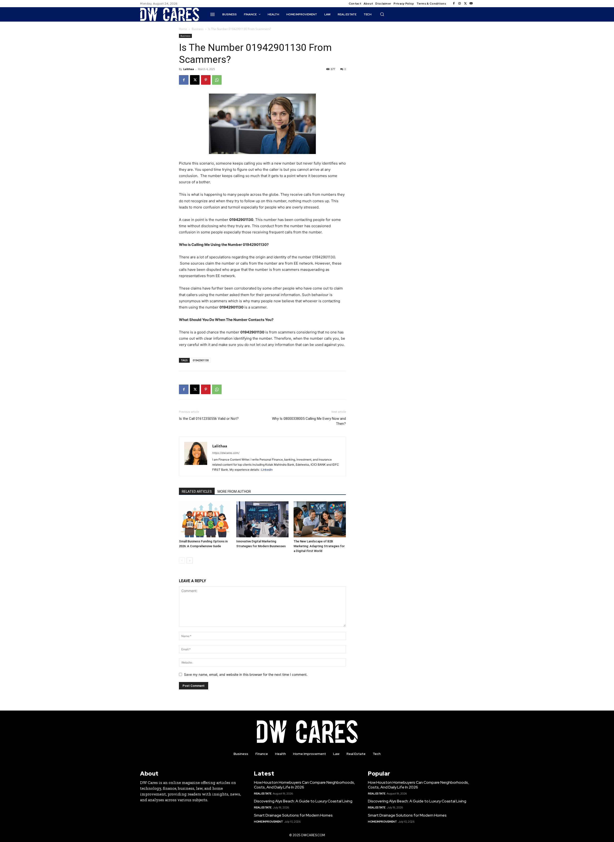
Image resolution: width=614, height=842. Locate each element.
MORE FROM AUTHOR (234, 491)
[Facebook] (454, 3)
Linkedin (267, 469)
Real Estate (263, 793)
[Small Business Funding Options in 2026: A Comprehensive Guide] (205, 519)
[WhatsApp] (217, 80)
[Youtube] (471, 3)
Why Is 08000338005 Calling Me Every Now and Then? (309, 421)
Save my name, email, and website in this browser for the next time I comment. (245, 674)
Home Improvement (268, 822)
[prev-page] (182, 560)
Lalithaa (188, 69)
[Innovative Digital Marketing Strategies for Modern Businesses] (262, 519)
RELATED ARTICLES (197, 491)
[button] (382, 14)
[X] (465, 3)
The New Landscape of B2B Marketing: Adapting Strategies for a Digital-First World (319, 546)
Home (183, 29)
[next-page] (190, 560)
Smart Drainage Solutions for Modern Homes (293, 815)
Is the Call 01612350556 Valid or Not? (209, 418)
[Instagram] (459, 3)
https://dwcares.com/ (225, 453)
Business (198, 29)
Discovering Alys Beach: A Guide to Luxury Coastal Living (303, 801)
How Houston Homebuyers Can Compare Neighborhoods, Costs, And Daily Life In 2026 (304, 784)
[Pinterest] (206, 80)
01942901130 (201, 360)
